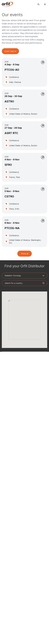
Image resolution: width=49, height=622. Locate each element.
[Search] (38, 4)
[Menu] (45, 4)
